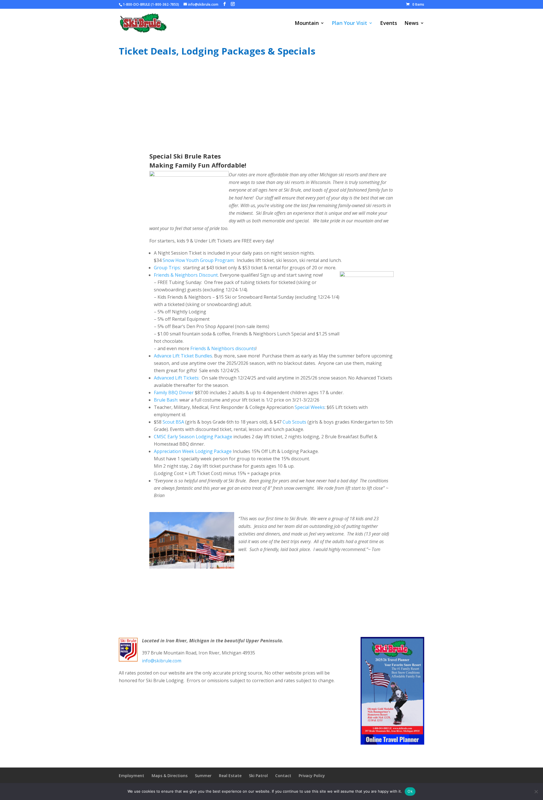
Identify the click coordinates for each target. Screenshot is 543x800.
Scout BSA (173, 422)
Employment (131, 775)
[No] (536, 791)
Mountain (307, 23)
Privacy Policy (312, 775)
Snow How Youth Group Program (198, 260)
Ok (410, 791)
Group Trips (167, 268)
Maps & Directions (170, 775)
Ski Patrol (258, 775)
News (411, 23)
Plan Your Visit (349, 23)
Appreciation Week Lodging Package (193, 451)
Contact (283, 775)
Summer (203, 775)
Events (388, 23)
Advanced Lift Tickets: (176, 378)
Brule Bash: (166, 400)
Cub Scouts (294, 422)
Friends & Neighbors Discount (186, 275)
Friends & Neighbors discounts (223, 348)
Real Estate (230, 775)
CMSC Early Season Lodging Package (193, 436)
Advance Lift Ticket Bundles (183, 356)
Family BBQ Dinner (174, 392)
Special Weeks (310, 407)
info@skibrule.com (161, 661)
